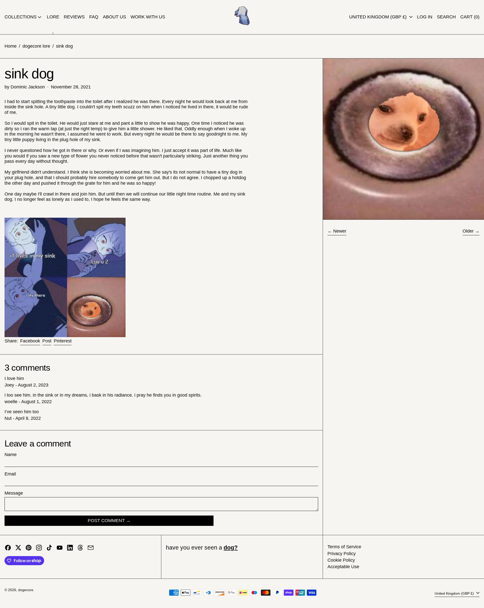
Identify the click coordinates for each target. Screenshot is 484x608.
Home (11, 46)
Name (11, 454)
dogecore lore (36, 46)
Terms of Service (344, 546)
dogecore (25, 590)
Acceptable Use (343, 566)
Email (10, 473)
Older (468, 231)
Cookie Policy (341, 560)
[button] (446, 17)
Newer (339, 231)
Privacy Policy (341, 553)
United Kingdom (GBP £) (378, 16)
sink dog (64, 46)
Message (14, 493)
